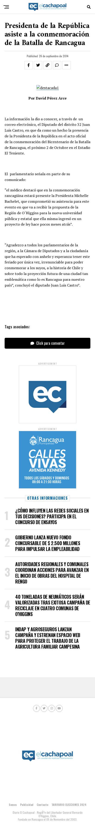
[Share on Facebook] (28, 65)
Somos (13, 805)
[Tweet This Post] (38, 65)
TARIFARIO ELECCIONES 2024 (68, 805)
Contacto (42, 805)
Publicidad (26, 805)
